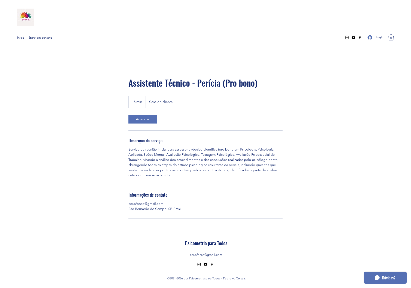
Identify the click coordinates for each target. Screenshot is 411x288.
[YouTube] (353, 37)
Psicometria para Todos (206, 243)
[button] (391, 37)
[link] (142, 119)
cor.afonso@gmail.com (206, 255)
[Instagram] (347, 37)
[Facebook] (360, 37)
